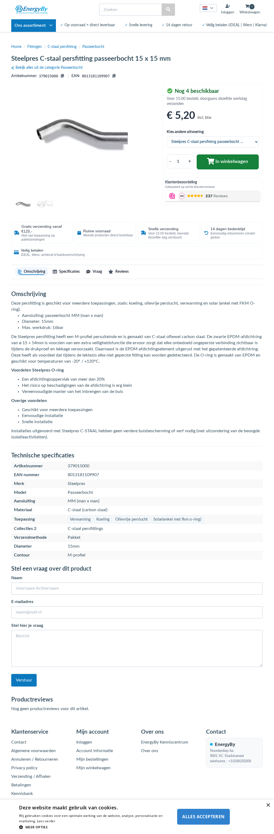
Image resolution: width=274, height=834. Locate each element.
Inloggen (84, 742)
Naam (16, 578)
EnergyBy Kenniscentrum (164, 742)
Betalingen (21, 785)
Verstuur (24, 680)
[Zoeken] (168, 9)
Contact (18, 742)
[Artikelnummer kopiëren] (62, 76)
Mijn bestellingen (92, 759)
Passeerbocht (93, 47)
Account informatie (94, 751)
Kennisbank (22, 793)
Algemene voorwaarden (33, 751)
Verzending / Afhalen (31, 776)
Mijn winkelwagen (93, 768)
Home (16, 47)
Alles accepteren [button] (203, 817)
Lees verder (46, 821)
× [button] (268, 805)
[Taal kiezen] (208, 8)
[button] (94, 827)
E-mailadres (22, 602)
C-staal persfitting (62, 47)
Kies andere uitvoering (185, 132)
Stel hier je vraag (27, 625)
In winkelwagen (231, 161)
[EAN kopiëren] (114, 76)
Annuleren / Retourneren (34, 759)
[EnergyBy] (31, 9)
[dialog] (137, 816)
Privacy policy (24, 768)
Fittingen (34, 47)
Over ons (149, 751)
